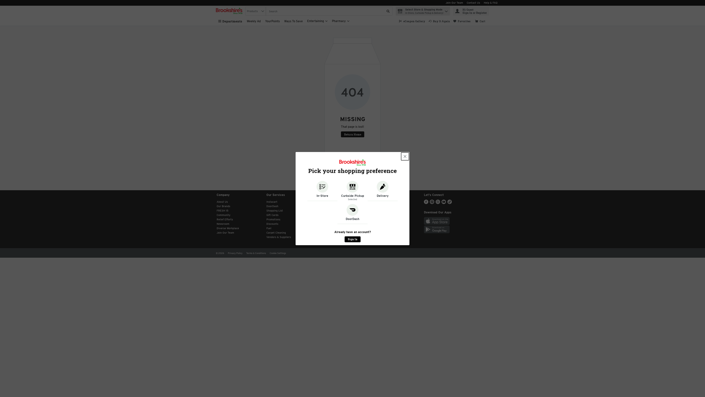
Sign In (352, 239)
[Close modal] (405, 156)
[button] (322, 191)
